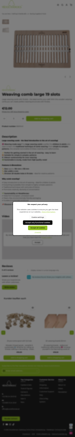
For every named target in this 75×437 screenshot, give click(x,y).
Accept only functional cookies (37, 222)
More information (48, 212)
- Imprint (37, 232)
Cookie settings (38, 217)
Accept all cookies (37, 228)
